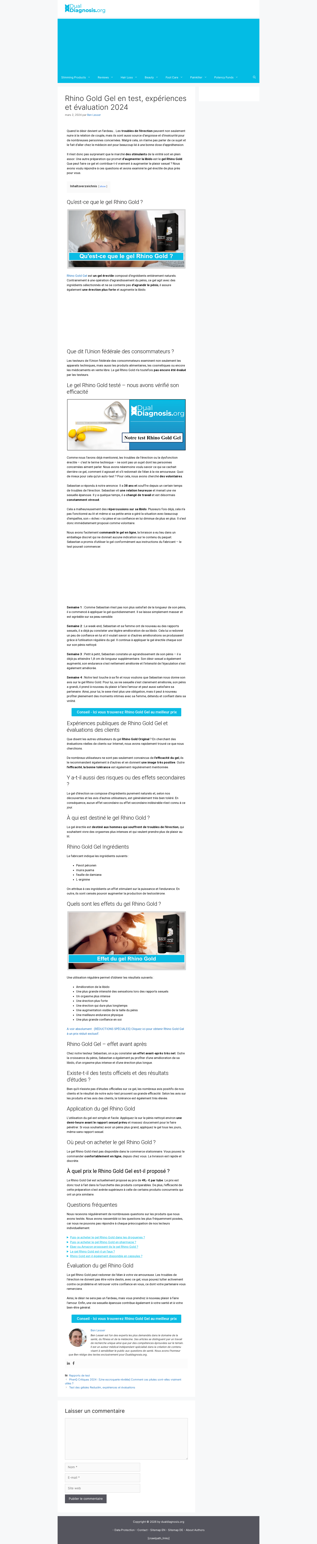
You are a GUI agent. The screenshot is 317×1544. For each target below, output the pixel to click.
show (103, 186)
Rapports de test (79, 1375)
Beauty (149, 77)
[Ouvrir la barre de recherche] (254, 77)
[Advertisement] (158, 44)
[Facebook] (73, 1363)
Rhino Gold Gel (77, 275)
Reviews (103, 77)
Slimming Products (73, 77)
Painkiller (196, 77)
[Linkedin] (68, 1363)
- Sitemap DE (174, 1530)
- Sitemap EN (156, 1530)
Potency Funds (224, 77)
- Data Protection (123, 1530)
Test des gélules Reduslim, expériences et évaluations (102, 1387)
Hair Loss (127, 77)
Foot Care (172, 77)
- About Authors (194, 1530)
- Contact (141, 1530)
